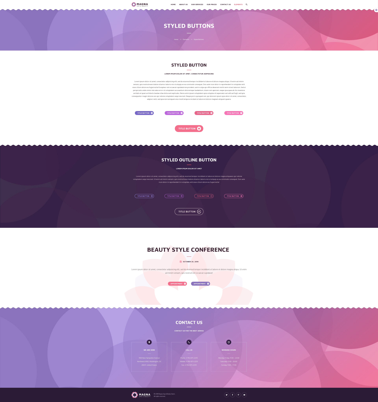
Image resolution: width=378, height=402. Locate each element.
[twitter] (226, 394)
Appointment (178, 283)
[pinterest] (238, 394)
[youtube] (244, 394)
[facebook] (232, 394)
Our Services (197, 4)
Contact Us (225, 4)
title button (145, 113)
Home (173, 4)
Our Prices (212, 4)
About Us (183, 4)
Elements (238, 4)
